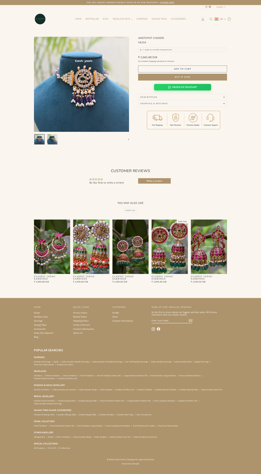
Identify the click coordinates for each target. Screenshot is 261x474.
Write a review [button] (154, 181)
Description (148, 97)
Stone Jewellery (63, 437)
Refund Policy (80, 316)
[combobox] (220, 19)
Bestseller (92, 18)
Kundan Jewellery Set (67, 378)
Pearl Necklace (87, 375)
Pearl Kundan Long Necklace (163, 375)
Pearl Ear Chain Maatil (44, 364)
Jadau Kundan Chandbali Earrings (107, 362)
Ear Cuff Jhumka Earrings (137, 362)
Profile (115, 312)
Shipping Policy (81, 320)
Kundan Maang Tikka (189, 389)
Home (78, 18)
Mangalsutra (39, 437)
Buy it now (182, 77)
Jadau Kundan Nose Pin (211, 389)
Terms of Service (81, 325)
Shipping (152, 61)
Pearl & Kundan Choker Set (109, 375)
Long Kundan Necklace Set (136, 375)
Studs (56, 362)
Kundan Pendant (145, 389)
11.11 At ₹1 (52, 448)
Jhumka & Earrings (42, 362)
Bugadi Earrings (202, 362)
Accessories (178, 18)
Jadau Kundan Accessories (64, 389)
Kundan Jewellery (42, 389)
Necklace (38, 375)
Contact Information (83, 329)
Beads (50, 437)
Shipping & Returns (154, 103)
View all (130, 210)
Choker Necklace (52, 375)
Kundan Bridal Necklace (44, 378)
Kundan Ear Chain (65, 364)
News (115, 316)
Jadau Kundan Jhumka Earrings (75, 362)
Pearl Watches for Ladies (144, 426)
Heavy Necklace (70, 375)
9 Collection (64, 448)
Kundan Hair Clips (125, 414)
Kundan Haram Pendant (166, 389)
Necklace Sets (121, 18)
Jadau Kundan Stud (183, 362)
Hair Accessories (144, 414)
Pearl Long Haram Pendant (118, 426)
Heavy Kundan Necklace (190, 375)
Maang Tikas (159, 18)
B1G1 (106, 18)
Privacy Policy (80, 312)
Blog (36, 337)
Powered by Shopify (130, 464)
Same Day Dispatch (43, 333)
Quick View (52, 271)
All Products (39, 448)
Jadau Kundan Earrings (161, 362)
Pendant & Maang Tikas (44, 414)
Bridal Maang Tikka (66, 401)
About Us (77, 333)
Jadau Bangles (106, 389)
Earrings (142, 18)
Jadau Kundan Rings (88, 389)
